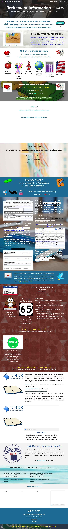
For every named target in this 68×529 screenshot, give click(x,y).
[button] (66, 1)
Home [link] (51, 1)
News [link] (55, 1)
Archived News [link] (61, 1)
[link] (41, 418)
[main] (28, 9)
